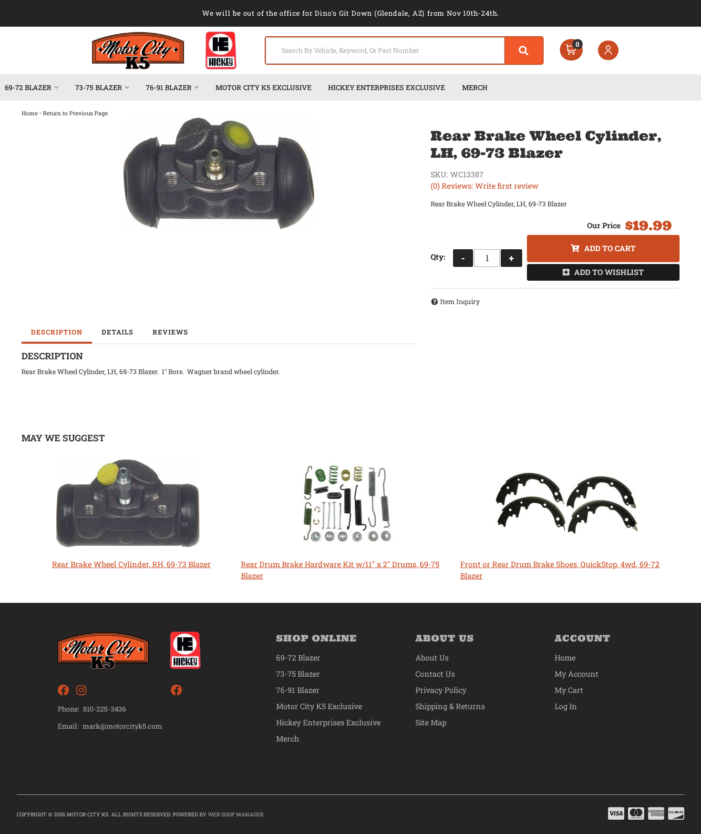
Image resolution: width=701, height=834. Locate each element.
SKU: (439, 174)
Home (29, 113)
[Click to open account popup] (608, 50)
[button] (404, 50)
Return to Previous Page (75, 113)
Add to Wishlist (609, 272)
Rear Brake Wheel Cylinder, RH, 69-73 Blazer (131, 564)
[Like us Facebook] (63, 690)
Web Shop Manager (235, 814)
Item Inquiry (460, 301)
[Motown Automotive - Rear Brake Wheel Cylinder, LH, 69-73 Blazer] (218, 173)
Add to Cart (610, 248)
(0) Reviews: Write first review (484, 186)
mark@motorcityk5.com (122, 726)
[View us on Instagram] (81, 690)
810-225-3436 (104, 708)
